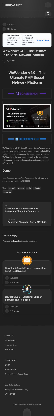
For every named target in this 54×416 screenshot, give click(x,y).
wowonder (7, 192)
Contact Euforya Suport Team (16, 374)
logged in (17, 241)
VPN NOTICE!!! (11, 394)
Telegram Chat (10, 345)
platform (21, 188)
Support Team (43, 40)
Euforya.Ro (9, 390)
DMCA (7, 365)
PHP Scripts (11, 29)
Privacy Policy (10, 369)
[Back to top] (27, 412)
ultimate (37, 188)
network (12, 188)
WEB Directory (10, 340)
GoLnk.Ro (9, 350)
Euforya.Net (12, 5)
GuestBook (9, 336)
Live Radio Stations (12, 385)
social (29, 188)
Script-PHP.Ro (10, 360)
